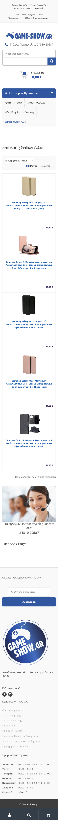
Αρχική (8, 102)
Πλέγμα (33, 165)
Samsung (29, 112)
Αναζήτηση (29, 601)
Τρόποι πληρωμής (19, 5)
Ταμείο (40, 15)
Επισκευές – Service (22, 8)
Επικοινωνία (39, 8)
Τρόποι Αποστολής (38, 5)
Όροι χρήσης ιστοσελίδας (19, 18)
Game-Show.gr (30, 804)
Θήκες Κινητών (12, 112)
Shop (17, 15)
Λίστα (47, 165)
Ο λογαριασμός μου (41, 18)
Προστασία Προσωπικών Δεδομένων (21, 741)
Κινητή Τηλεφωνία (36, 102)
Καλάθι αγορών (28, 15)
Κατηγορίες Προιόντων (23, 93)
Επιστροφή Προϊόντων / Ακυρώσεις (20, 736)
